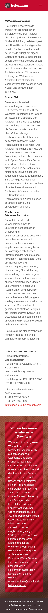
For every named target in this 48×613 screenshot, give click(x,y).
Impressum (21, 609)
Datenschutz (35, 609)
